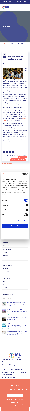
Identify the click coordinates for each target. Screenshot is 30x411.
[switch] (26, 205)
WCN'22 (5, 288)
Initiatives (5, 242)
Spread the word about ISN (16, 399)
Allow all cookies (15, 225)
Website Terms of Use (16, 404)
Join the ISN (21, 157)
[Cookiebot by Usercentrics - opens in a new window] (21, 174)
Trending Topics (7, 275)
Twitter (7, 152)
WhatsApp (27, 389)
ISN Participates (7, 249)
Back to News (7, 49)
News (4, 65)
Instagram (15, 389)
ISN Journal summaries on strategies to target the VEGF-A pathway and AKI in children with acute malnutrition (17, 325)
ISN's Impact (21, 63)
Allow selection (15, 231)
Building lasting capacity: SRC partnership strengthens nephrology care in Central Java (17, 311)
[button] (14, 339)
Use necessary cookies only (15, 236)
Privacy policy (7, 404)
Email (13, 152)
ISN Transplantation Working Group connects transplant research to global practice (16, 304)
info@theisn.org (11, 365)
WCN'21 (5, 284)
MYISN (5, 1)
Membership (6, 255)
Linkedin (19, 389)
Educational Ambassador (11, 63)
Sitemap (18, 405)
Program (5, 262)
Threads (23, 389)
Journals (25, 1)
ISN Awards (6, 246)
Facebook (4, 152)
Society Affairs (7, 271)
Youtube (11, 389)
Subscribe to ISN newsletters (14, 395)
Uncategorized (6, 278)
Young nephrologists (8, 294)
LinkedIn (10, 152)
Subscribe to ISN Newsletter (17, 159)
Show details (21, 221)
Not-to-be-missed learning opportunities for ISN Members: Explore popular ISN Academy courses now (17, 333)
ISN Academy (17, 1)
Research (5, 268)
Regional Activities (7, 265)
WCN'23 (5, 291)
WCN (10, 1)
